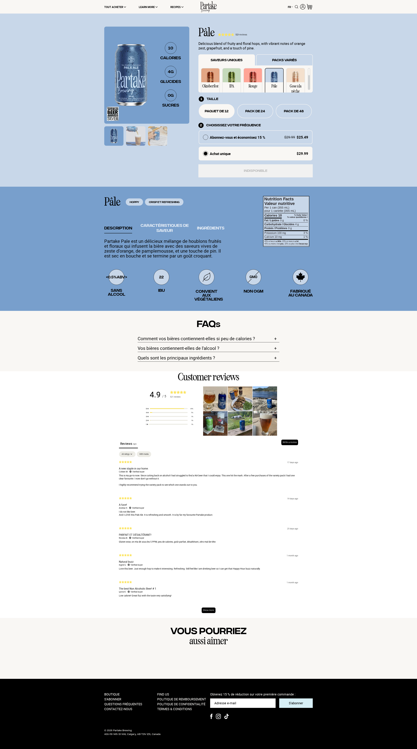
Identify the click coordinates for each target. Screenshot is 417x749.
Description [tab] (118, 228)
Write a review (290, 442)
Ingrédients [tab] (210, 228)
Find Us (163, 694)
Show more (208, 610)
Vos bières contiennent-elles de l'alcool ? (207, 348)
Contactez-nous (118, 709)
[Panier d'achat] (309, 6)
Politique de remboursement (181, 699)
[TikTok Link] (226, 717)
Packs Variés (284, 60)
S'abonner (112, 699)
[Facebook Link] (211, 717)
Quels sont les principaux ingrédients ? (207, 358)
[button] (169, 409)
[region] (255, 79)
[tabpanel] (208, 533)
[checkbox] (144, 454)
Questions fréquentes (123, 704)
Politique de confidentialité (181, 704)
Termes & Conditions (174, 709)
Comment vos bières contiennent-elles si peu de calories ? (207, 338)
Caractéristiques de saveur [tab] (165, 228)
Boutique (112, 694)
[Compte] (302, 6)
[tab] (113, 136)
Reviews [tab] (128, 443)
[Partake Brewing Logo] (208, 6)
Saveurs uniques (227, 60)
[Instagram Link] (218, 717)
